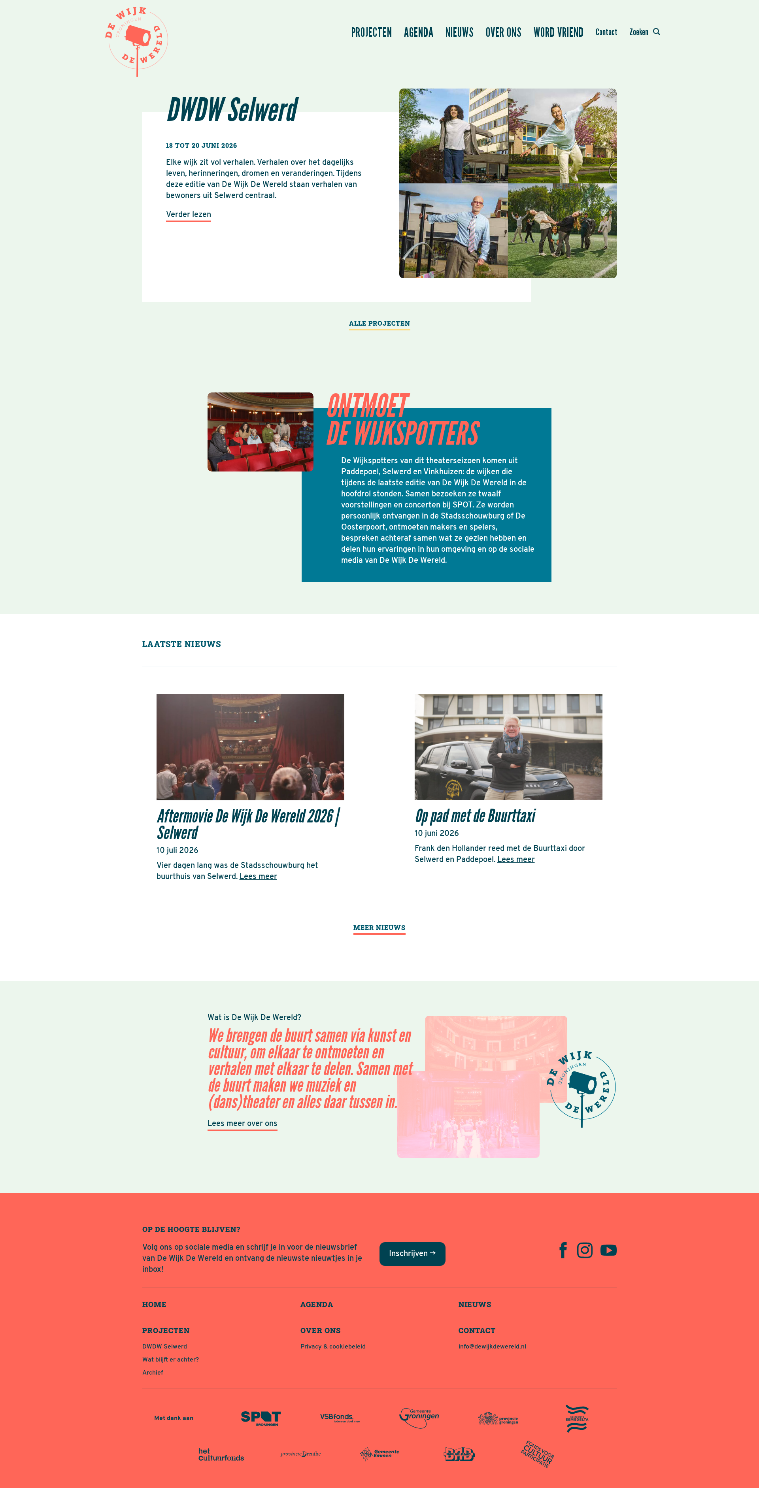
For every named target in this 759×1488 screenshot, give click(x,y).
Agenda (419, 32)
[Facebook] (563, 1250)
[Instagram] (585, 1250)
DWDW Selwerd (164, 1347)
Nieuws (460, 32)
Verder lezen (188, 215)
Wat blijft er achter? (170, 1360)
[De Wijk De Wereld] (138, 39)
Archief (152, 1373)
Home (154, 1304)
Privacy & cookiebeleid (333, 1347)
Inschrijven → (412, 1254)
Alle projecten (379, 323)
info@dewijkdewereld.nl (492, 1347)
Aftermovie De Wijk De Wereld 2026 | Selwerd (247, 824)
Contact (606, 32)
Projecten (371, 32)
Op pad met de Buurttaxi (474, 816)
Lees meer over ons (243, 1124)
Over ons (504, 32)
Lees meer (258, 877)
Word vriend (559, 32)
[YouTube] (608, 1250)
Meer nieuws (379, 927)
